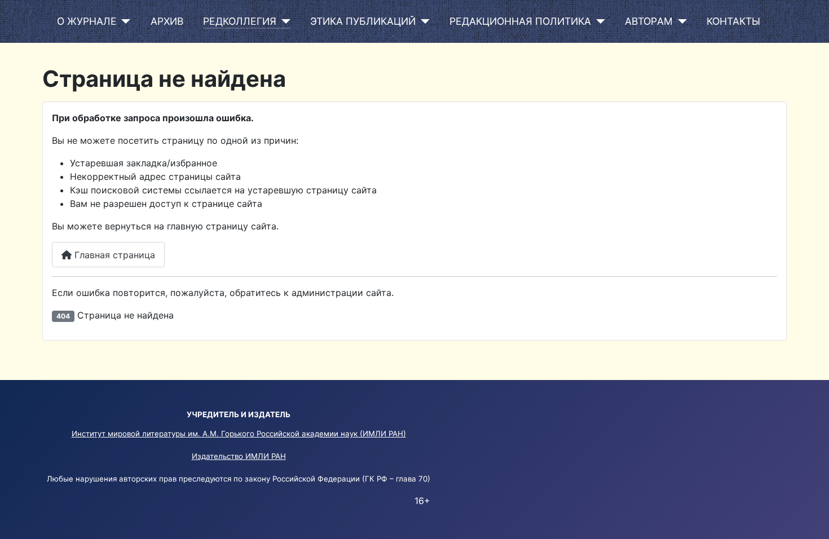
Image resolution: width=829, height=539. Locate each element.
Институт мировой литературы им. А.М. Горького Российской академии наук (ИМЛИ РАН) (239, 433)
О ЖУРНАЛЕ (87, 21)
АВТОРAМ (649, 21)
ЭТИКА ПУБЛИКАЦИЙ (363, 21)
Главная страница (113, 254)
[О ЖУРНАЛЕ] (124, 21)
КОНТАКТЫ (733, 21)
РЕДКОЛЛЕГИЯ (239, 21)
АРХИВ (167, 21)
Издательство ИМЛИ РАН (239, 456)
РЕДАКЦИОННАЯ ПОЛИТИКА (520, 21)
